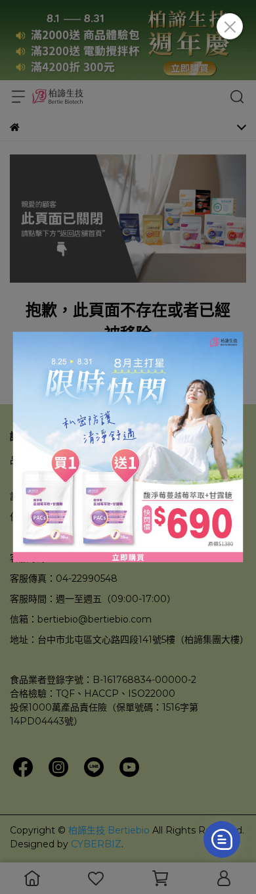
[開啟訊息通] (221, 839)
